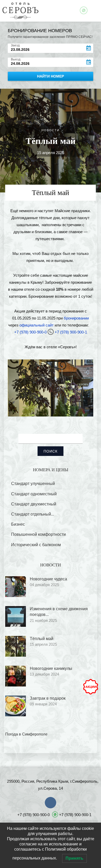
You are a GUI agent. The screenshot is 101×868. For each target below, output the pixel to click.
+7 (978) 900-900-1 (71, 332)
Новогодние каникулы (51, 668)
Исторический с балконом (36, 545)
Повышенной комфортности (38, 534)
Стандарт (32, 514)
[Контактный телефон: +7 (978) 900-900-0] (91, 325)
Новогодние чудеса (48, 579)
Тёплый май (41, 638)
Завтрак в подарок (48, 698)
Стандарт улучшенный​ (33, 483)
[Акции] (90, 687)
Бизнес (18, 524)
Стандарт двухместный (33, 504)
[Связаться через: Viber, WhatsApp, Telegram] (84, 10)
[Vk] (50, 802)
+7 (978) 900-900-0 (30, 332)
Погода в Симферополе (26, 734)
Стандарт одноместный (34, 494)
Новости (50, 130)
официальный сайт (36, 325)
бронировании (76, 318)
